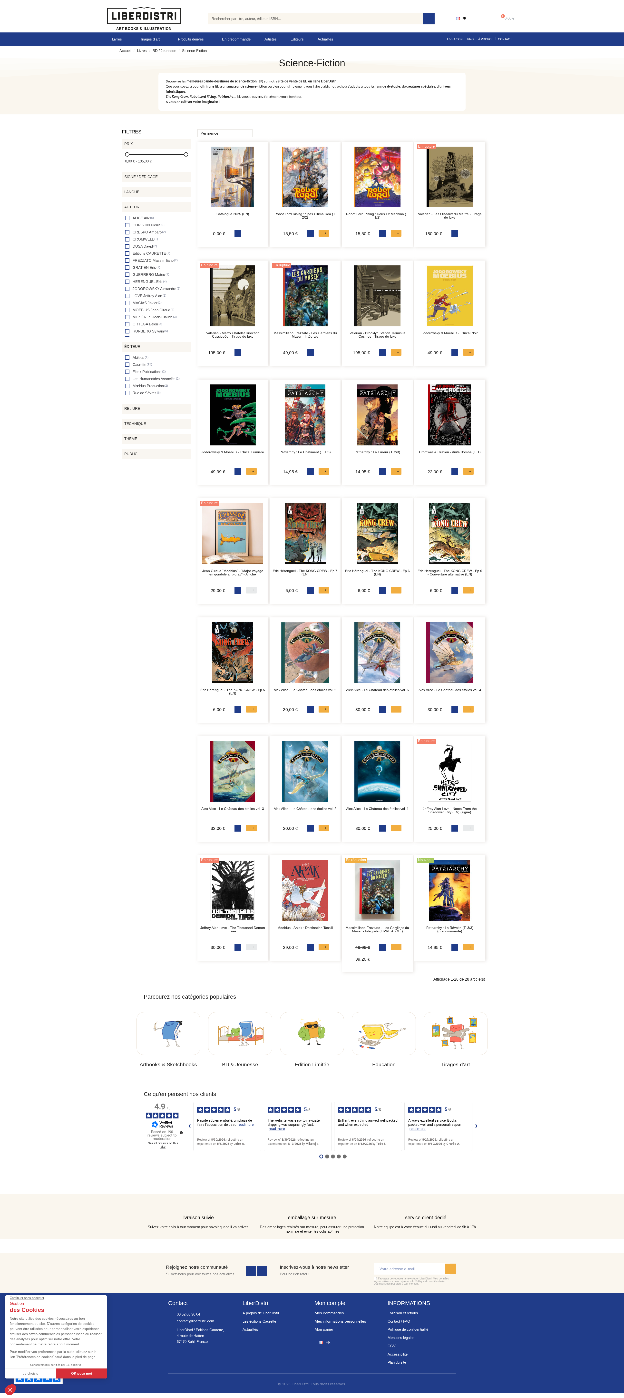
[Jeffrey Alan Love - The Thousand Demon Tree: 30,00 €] (233, 893)
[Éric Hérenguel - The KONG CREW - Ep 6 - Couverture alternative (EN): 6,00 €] (450, 536)
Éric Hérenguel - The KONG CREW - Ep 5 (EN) (232, 691)
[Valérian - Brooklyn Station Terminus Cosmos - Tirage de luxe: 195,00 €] (377, 298)
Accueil (125, 51)
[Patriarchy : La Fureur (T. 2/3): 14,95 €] (377, 417)
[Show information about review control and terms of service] (181, 1133)
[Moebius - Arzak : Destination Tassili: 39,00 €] (305, 893)
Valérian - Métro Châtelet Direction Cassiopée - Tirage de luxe (232, 334)
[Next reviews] (476, 1126)
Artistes (270, 39)
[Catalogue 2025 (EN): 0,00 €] (233, 179)
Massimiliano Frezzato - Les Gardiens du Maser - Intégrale (305, 334)
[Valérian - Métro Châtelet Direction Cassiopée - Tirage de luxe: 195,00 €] (233, 298)
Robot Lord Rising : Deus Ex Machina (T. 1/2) (377, 215)
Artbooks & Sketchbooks (168, 1064)
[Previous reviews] (189, 1126)
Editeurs (297, 39)
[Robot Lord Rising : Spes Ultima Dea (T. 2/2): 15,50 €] (305, 179)
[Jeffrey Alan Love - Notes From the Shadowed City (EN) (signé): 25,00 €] (450, 774)
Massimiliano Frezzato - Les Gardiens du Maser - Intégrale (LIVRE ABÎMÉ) (377, 929)
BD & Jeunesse (240, 1064)
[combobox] (312, 18)
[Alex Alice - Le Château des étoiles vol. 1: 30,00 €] (377, 774)
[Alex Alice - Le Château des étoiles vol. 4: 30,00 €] (450, 655)
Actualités (325, 39)
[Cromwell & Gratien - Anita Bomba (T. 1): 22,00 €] (450, 417)
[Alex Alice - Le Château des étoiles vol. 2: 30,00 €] (305, 774)
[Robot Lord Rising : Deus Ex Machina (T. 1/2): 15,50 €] (377, 179)
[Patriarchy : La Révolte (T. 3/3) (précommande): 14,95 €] (450, 893)
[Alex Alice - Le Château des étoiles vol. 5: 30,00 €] (377, 655)
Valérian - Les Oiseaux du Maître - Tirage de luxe (450, 215)
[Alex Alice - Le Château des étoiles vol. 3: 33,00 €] (233, 774)
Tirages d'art (150, 39)
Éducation (384, 1064)
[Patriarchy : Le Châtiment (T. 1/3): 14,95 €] (305, 417)
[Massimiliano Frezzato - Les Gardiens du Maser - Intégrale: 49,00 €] (305, 298)
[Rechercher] (429, 18)
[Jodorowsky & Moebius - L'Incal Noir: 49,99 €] (450, 298)
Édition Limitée (312, 1064)
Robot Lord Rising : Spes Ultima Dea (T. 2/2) (305, 215)
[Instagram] (262, 1271)
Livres (117, 39)
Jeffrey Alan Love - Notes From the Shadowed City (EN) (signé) (450, 810)
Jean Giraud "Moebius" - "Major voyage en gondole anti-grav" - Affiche (232, 572)
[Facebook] (251, 1271)
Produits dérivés (191, 39)
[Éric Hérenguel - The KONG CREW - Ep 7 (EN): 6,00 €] (305, 536)
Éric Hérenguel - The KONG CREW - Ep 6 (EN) (377, 572)
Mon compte (329, 1303)
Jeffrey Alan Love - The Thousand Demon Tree (232, 929)
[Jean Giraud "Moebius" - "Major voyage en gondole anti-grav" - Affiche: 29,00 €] (233, 536)
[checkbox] (139, 218)
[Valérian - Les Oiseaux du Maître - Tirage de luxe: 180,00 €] (450, 179)
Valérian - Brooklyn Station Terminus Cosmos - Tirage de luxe (377, 334)
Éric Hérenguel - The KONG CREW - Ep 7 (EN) (305, 572)
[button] (506, 18)
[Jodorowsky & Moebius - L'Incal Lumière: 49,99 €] (233, 417)
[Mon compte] (481, 18)
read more (246, 1124)
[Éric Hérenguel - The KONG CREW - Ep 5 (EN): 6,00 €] (233, 655)
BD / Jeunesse (164, 51)
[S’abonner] (450, 1269)
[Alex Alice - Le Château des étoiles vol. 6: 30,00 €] (305, 655)
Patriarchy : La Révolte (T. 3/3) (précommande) (449, 929)
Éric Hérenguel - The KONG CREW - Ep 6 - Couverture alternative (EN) (450, 572)
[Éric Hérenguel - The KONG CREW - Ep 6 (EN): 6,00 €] (377, 536)
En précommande (236, 39)
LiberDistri (255, 1303)
